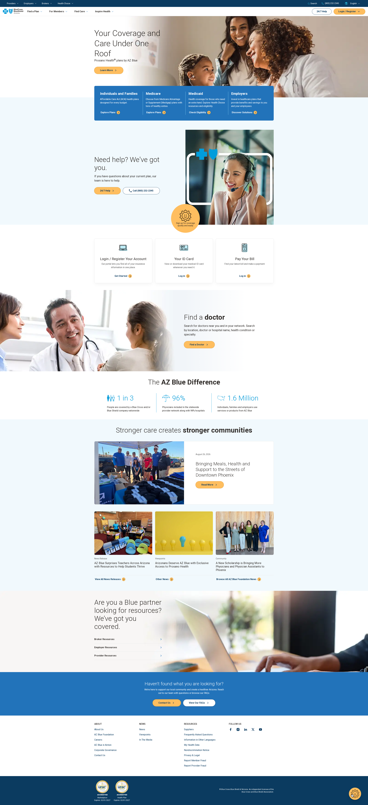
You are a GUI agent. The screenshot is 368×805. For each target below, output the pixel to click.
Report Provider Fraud (195, 765)
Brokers (45, 3)
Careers (98, 739)
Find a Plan (33, 11)
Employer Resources (105, 647)
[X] (253, 730)
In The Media (145, 739)
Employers (28, 3)
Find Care (79, 11)
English (353, 3)
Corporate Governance (105, 750)
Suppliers (189, 729)
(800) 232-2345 (331, 3)
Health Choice (64, 3)
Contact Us (164, 702)
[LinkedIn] (245, 730)
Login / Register (347, 11)
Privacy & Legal (192, 755)
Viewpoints (145, 734)
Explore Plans (108, 112)
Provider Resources (105, 655)
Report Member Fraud (195, 760)
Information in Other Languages (199, 739)
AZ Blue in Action (102, 745)
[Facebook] (230, 730)
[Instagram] (238, 730)
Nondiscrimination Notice (196, 750)
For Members (56, 11)
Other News (162, 579)
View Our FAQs (197, 702)
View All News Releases (108, 579)
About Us (98, 729)
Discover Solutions (242, 112)
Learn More (106, 70)
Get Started (121, 276)
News (142, 729)
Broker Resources (104, 639)
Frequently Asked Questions (198, 734)
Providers (11, 3)
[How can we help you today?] (355, 794)
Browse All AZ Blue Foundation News (236, 579)
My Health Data (191, 745)
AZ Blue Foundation (104, 734)
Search (313, 3)
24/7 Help (322, 11)
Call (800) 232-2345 (143, 190)
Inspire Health (102, 11)
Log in (181, 276)
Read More (207, 484)
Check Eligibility (197, 112)
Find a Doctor (197, 344)
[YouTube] (260, 730)
